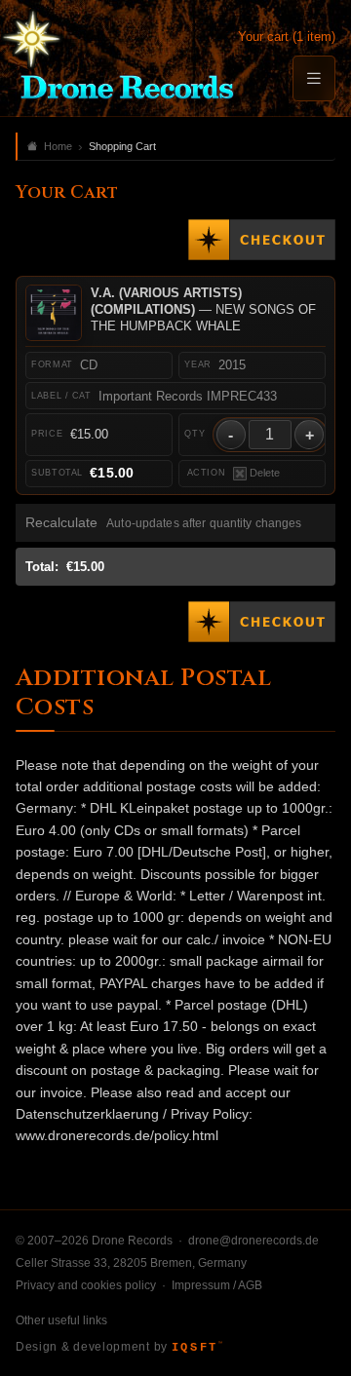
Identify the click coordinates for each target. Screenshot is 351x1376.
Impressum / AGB (217, 1285)
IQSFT (197, 1348)
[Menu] (313, 78)
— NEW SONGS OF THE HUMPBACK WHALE (203, 309)
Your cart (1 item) (286, 36)
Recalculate (61, 523)
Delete (265, 472)
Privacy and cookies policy (86, 1285)
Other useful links (61, 1320)
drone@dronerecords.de (253, 1240)
